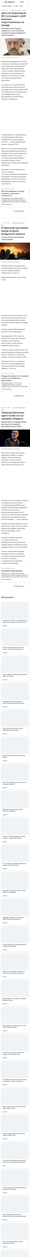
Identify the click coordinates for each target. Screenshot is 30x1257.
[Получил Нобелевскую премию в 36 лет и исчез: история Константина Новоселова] (15, 1154)
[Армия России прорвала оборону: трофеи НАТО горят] (15, 1127)
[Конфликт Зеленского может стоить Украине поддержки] (15, 884)
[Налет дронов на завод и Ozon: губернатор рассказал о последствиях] (15, 722)
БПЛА (14, 368)
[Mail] (6, 2)
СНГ (22, 73)
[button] (15, 47)
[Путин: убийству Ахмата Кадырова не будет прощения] (15, 668)
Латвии (18, 531)
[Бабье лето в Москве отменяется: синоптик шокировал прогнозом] (15, 965)
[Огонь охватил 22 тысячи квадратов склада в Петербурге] (15, 1181)
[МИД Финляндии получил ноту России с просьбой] (15, 803)
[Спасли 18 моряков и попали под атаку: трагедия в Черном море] (15, 641)
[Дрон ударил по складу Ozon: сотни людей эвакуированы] (15, 1019)
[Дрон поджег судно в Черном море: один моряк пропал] (15, 1100)
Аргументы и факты (15, 10)
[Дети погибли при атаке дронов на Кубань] (15, 749)
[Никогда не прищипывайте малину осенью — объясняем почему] (15, 830)
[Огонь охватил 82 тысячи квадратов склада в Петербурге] (15, 938)
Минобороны (13, 361)
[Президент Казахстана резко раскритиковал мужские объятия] (15, 695)
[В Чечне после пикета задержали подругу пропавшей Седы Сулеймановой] (15, 1046)
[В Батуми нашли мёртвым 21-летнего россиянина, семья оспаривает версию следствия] (15, 1073)
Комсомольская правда (18, 222)
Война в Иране (7, 6)
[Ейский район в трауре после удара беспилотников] (15, 992)
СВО (16, 6)
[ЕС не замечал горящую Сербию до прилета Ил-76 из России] (15, 857)
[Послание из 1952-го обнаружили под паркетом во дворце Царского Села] (15, 614)
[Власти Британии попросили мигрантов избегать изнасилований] (15, 1208)
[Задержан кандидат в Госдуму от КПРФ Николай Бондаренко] (15, 911)
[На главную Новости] (11, 2)
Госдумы (11, 73)
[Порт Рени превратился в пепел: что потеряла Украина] (15, 776)
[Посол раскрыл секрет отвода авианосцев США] (15, 1235)
